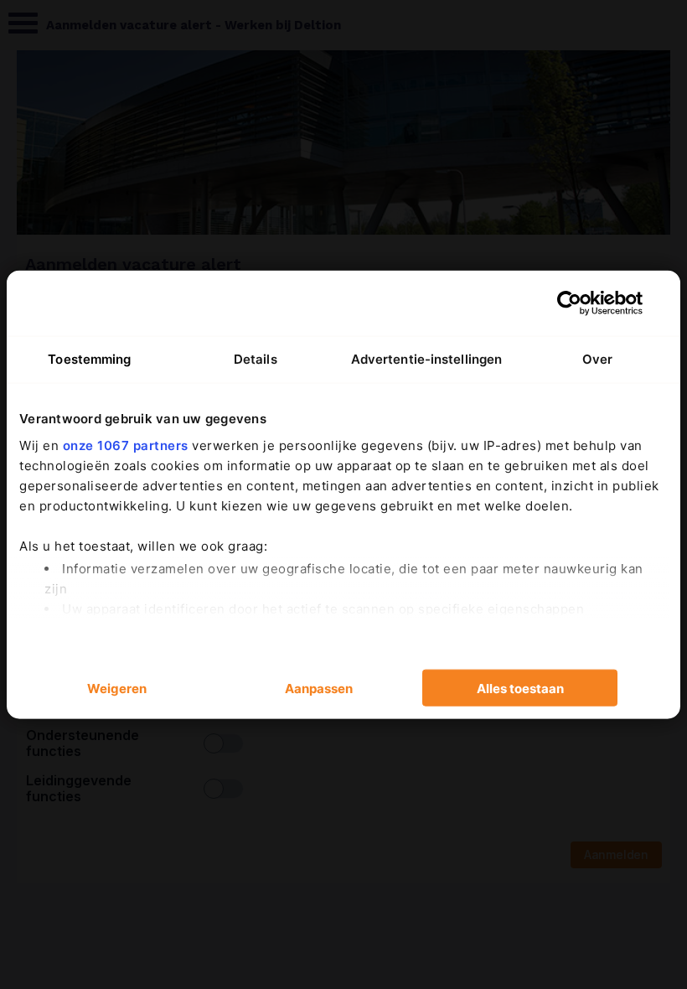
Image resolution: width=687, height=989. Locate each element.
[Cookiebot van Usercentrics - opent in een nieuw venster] (569, 303)
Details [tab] (255, 359)
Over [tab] (597, 359)
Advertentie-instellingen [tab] (426, 359)
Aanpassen (319, 688)
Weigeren (117, 688)
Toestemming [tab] (89, 359)
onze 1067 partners (126, 445)
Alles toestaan (520, 688)
